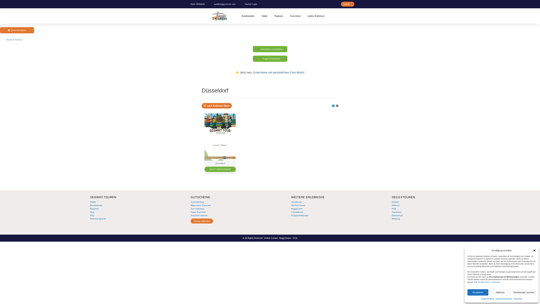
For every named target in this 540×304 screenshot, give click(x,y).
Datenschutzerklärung (504, 299)
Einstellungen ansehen (524, 292)
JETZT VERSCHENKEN (220, 169)
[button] (534, 250)
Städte (264, 16)
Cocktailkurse (297, 212)
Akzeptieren (477, 292)
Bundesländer (248, 16)
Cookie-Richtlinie (487, 299)
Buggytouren (297, 209)
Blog (92, 212)
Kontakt (395, 202)
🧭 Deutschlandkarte (17, 30)
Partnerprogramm (98, 219)
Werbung (396, 219)
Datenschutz (397, 215)
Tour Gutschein (197, 209)
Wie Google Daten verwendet (487, 282)
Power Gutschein (198, 212)
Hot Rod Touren (298, 205)
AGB (394, 209)
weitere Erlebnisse (316, 16)
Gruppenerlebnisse (299, 215)
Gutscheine (295, 16)
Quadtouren (296, 202)
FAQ (92, 215)
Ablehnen (500, 292)
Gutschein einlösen (199, 215)
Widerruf (395, 205)
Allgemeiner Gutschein (201, 205)
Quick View (220, 158)
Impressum (518, 299)
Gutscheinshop (197, 202)
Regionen (278, 16)
